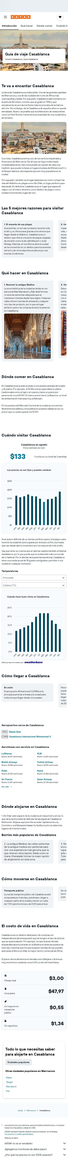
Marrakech (11, 1086)
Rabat (9, 1077)
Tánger (9, 1082)
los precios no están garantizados (19, 1134)
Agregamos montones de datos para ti (26, 1149)
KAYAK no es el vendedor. (19, 1143)
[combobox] (34, 577)
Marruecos (31, 1110)
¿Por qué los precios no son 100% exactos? (28, 1154)
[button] (5, 16)
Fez (7, 1091)
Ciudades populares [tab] (18, 1062)
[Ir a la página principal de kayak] (21, 17)
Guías (20, 1110)
